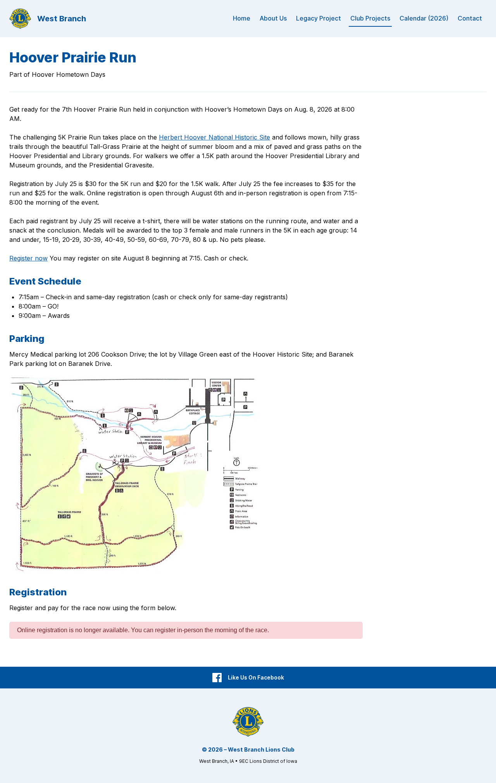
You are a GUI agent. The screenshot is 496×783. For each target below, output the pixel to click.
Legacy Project (318, 18)
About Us (273, 18)
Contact (470, 18)
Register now (28, 258)
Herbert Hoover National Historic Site (214, 137)
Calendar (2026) (424, 18)
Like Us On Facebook (256, 677)
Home (241, 18)
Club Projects (370, 18)
